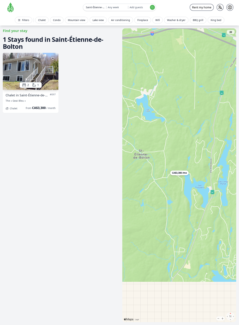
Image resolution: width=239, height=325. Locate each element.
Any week (113, 7)
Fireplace (142, 20)
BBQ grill (198, 20)
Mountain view (76, 20)
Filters (25, 20)
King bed (216, 20)
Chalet (42, 20)
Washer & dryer (176, 20)
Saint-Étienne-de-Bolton (96, 7)
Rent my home (201, 7)
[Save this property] (52, 58)
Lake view (98, 20)
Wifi (157, 20)
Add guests (136, 7)
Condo (57, 20)
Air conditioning (120, 20)
